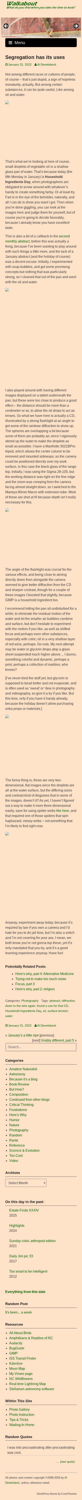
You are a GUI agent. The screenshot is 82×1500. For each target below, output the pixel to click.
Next (76, 26)
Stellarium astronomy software (31, 1389)
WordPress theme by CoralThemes (57, 1493)
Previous (6, 26)
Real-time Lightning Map (27, 1384)
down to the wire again (20, 1005)
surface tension (58, 1011)
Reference (17, 1145)
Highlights (16, 1225)
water (9, 1016)
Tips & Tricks (18, 1420)
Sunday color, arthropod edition (32, 1241)
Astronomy (17, 1074)
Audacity (15, 1343)
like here (62, 810)
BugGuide (16, 1348)
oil (44, 1011)
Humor (14, 1120)
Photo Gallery (19, 1409)
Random (15, 1135)
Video (13, 1160)
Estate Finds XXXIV (24, 1210)
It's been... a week (18, 1312)
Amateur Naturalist (23, 1069)
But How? (16, 1089)
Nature (14, 1125)
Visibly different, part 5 (57, 1040)
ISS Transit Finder (22, 1358)
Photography (29, 1000)
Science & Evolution (24, 1150)
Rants (13, 1140)
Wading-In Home (21, 1425)
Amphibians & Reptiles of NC (31, 1338)
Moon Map (17, 1368)
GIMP (13, 1353)
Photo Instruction (21, 1414)
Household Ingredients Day (23, 1011)
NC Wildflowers (21, 1379)
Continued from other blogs (29, 1099)
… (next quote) (66, 1461)
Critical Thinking (21, 1104)
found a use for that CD (52, 1005)
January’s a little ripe (23, 1035)
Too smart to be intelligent (28, 1271)
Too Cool (16, 1155)
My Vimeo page (21, 1373)
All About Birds (20, 1333)
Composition (18, 1094)
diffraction (68, 1000)
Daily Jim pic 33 (21, 1256)
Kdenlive (15, 1363)
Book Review (19, 1084)
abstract (54, 1000)
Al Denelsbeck (46, 64)
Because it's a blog (23, 1079)
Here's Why (17, 1115)
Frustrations (18, 1110)
